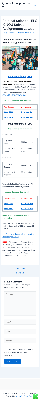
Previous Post (20, 269)
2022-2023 (8, 112)
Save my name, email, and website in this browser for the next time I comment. (19, 352)
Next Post (20, 273)
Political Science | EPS (20, 76)
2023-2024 (8, 117)
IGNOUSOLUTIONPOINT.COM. (14, 95)
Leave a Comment (9, 33)
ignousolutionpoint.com (16, 5)
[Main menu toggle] (35, 4)
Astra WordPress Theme (25, 396)
